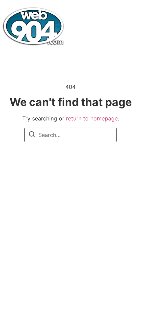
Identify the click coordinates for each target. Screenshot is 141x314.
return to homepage (92, 118)
